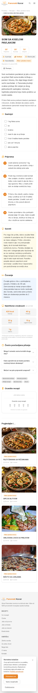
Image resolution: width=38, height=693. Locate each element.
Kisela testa (5, 631)
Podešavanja (9, 687)
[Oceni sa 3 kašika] (19, 405)
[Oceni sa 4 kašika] (23, 405)
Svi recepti (5, 615)
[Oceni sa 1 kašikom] (10, 405)
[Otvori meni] (34, 3)
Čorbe (4, 618)
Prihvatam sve (11, 676)
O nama (4, 650)
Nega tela (5, 647)
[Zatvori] (32, 660)
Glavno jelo (31, 57)
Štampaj (8, 68)
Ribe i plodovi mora (24, 61)
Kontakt (4, 653)
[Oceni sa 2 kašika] (15, 405)
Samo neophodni (12, 682)
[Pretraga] (30, 3)
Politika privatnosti (16, 671)
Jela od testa (6, 625)
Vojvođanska (9, 61)
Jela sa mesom (7, 628)
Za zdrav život (6, 644)
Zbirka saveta (6, 640)
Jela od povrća (7, 621)
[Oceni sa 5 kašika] (28, 405)
